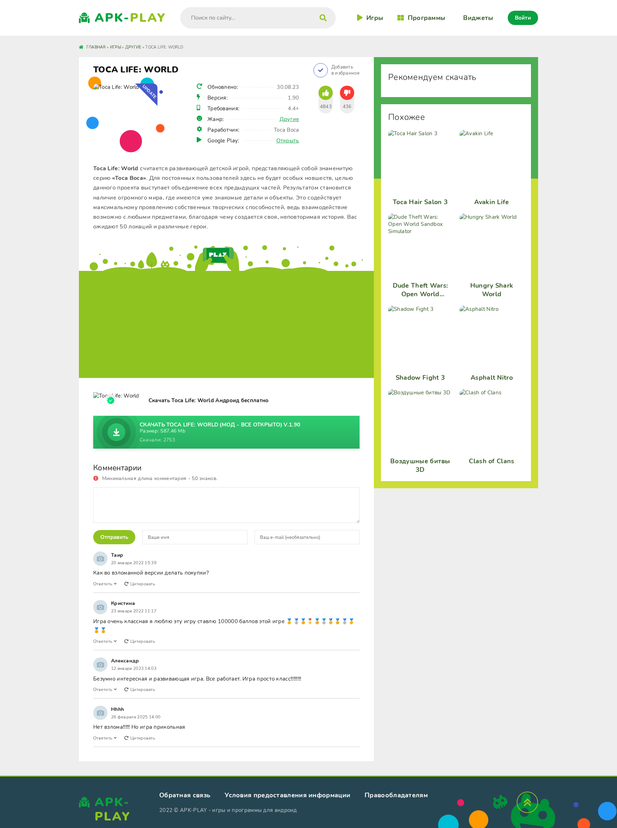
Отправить (114, 537)
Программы (426, 18)
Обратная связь (184, 795)
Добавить (345, 70)
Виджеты (478, 18)
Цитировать (142, 584)
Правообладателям (396, 795)
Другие (289, 119)
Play (130, 18)
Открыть (287, 140)
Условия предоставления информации (287, 795)
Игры (374, 18)
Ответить (102, 584)
